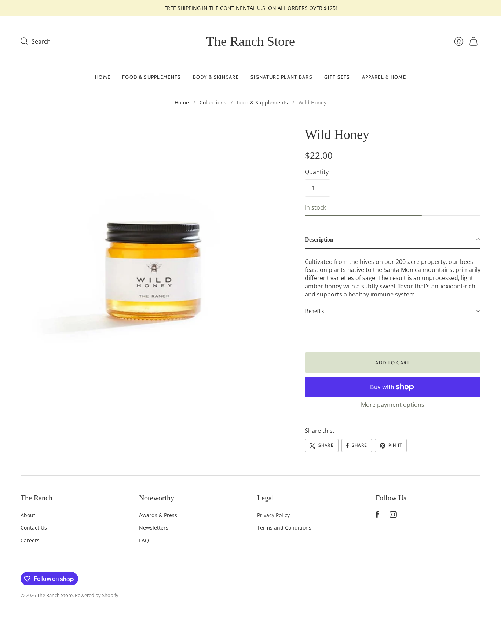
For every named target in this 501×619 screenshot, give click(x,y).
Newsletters (153, 527)
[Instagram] (393, 516)
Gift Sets (337, 77)
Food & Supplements (151, 77)
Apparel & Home (384, 77)
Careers (30, 540)
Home (102, 77)
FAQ (144, 540)
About (28, 515)
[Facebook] (377, 516)
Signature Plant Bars (281, 77)
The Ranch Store (250, 41)
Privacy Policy (273, 515)
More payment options (392, 405)
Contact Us (34, 527)
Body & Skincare (216, 77)
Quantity (317, 172)
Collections (213, 102)
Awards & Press (158, 515)
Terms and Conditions (284, 527)
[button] (392, 240)
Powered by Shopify (96, 595)
